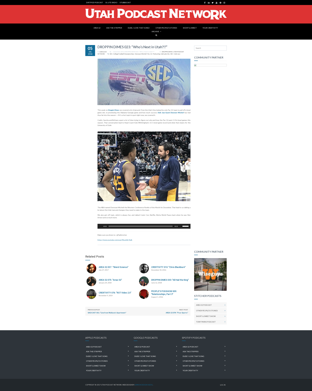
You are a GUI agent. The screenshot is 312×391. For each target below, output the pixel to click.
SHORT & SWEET (190, 28)
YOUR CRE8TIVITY (210, 28)
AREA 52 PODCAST (204, 305)
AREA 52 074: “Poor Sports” (177, 311)
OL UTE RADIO (111, 2)
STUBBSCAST (125, 2)
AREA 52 (97, 28)
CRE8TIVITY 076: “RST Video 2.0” (115, 292)
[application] (144, 226)
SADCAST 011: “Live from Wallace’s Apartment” (107, 311)
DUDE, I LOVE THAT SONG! (139, 28)
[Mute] (180, 226)
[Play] (100, 226)
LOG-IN (222, 385)
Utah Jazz (177, 54)
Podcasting (156, 54)
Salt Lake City (165, 54)
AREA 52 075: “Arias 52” (110, 280)
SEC (172, 54)
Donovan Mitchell (140, 54)
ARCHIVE (155, 31)
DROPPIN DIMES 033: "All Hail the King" (170, 280)
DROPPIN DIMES (167, 52)
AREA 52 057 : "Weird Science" (113, 267)
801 (111, 54)
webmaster (103, 52)
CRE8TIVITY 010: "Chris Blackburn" (168, 267)
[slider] (185, 226)
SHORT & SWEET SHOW (206, 316)
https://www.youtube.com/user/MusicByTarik (115, 240)
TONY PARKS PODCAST (206, 322)
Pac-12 (149, 54)
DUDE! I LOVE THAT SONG (96, 356)
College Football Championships (123, 54)
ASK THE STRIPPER (114, 28)
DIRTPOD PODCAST (94, 2)
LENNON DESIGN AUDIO (144, 385)
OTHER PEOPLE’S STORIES (166, 28)
